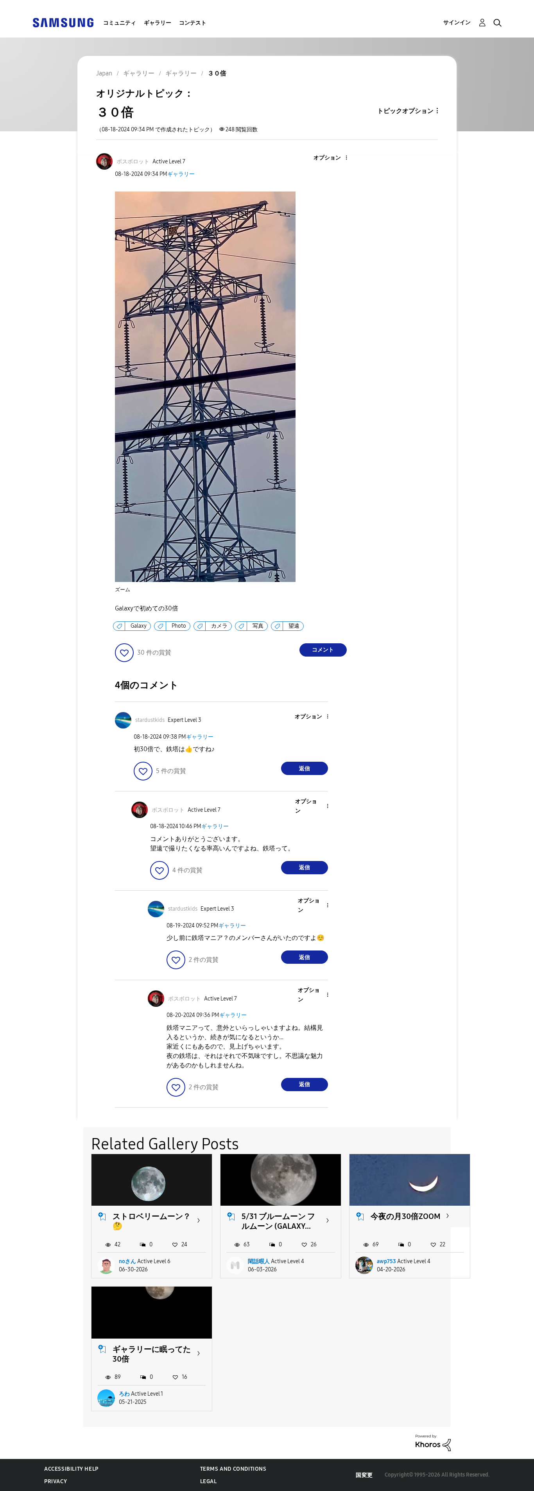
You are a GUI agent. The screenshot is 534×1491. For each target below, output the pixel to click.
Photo (179, 626)
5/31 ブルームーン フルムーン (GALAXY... (278, 1221)
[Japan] (62, 22)
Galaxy (139, 626)
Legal (208, 1481)
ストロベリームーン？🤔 (152, 1221)
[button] (333, 158)
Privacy (55, 1481)
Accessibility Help (71, 1469)
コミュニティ (119, 23)
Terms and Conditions (233, 1469)
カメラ (219, 626)
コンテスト (192, 23)
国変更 (364, 1475)
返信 (304, 768)
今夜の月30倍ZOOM (406, 1216)
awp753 (386, 1261)
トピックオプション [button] (405, 111)
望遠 (294, 626)
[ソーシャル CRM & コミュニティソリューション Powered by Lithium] (433, 1442)
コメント (323, 649)
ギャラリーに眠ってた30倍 (152, 1354)
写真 (258, 626)
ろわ (124, 1394)
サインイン (457, 22)
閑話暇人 (259, 1261)
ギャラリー (157, 23)
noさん (127, 1261)
